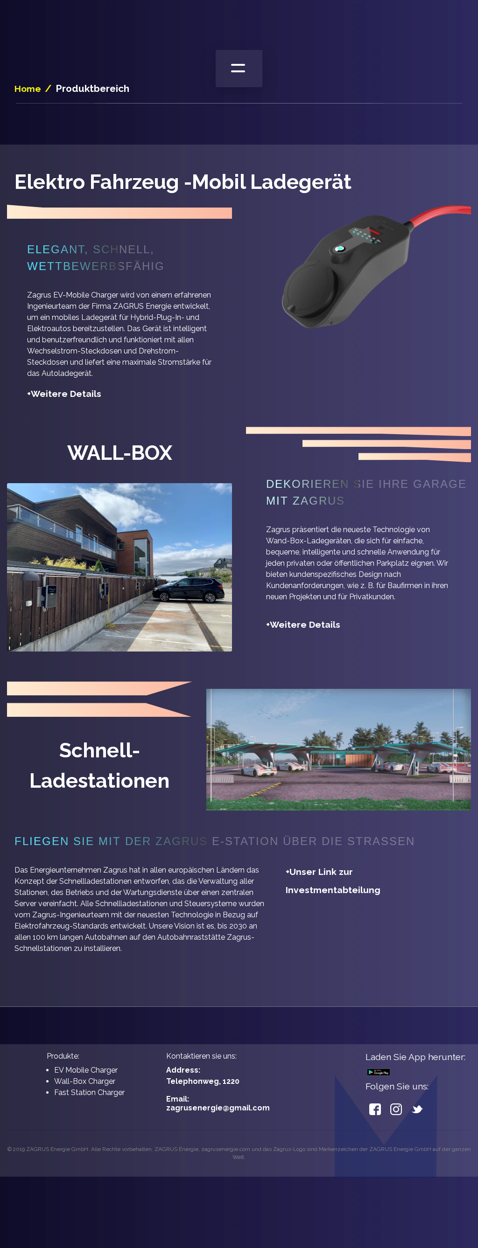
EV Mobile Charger (86, 1070)
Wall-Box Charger (84, 1081)
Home (27, 88)
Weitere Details (64, 393)
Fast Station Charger (89, 1092)
